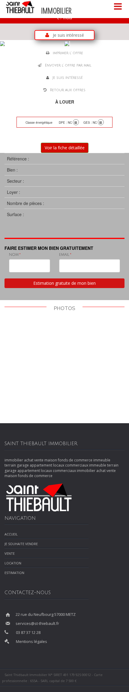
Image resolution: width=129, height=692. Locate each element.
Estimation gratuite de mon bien (64, 283)
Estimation (14, 572)
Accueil (11, 534)
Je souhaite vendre (21, 543)
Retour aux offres (68, 90)
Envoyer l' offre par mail (68, 65)
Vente (9, 553)
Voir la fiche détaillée (65, 148)
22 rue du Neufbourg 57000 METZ (46, 614)
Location (12, 563)
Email (64, 255)
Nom (14, 255)
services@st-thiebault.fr (37, 623)
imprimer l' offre (68, 53)
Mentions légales (31, 641)
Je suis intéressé (68, 35)
